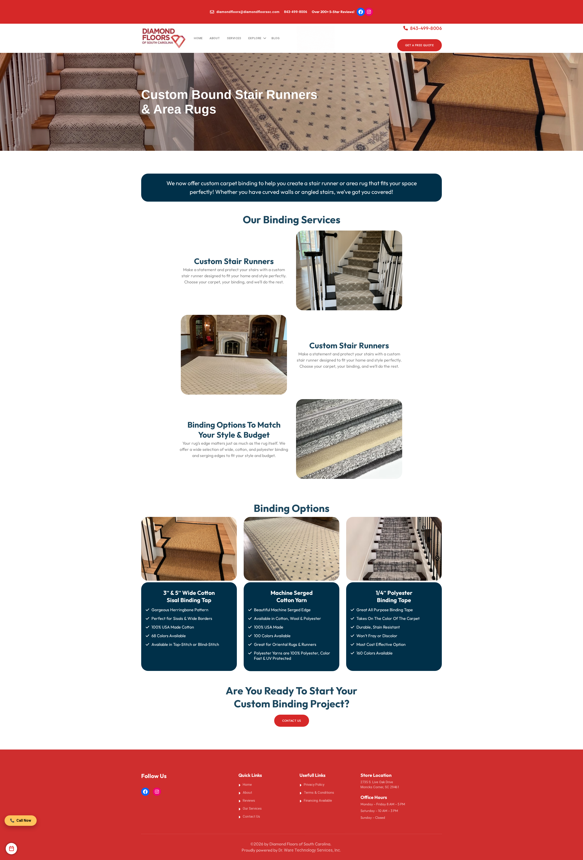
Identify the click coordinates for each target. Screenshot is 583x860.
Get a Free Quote (419, 45)
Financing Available (318, 800)
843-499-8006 (295, 12)
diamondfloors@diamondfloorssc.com (247, 12)
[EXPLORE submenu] (264, 37)
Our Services (252, 808)
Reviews (249, 800)
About (247, 793)
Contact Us (251, 816)
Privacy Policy (314, 785)
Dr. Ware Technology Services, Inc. (310, 850)
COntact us (291, 720)
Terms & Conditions (319, 793)
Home (198, 38)
